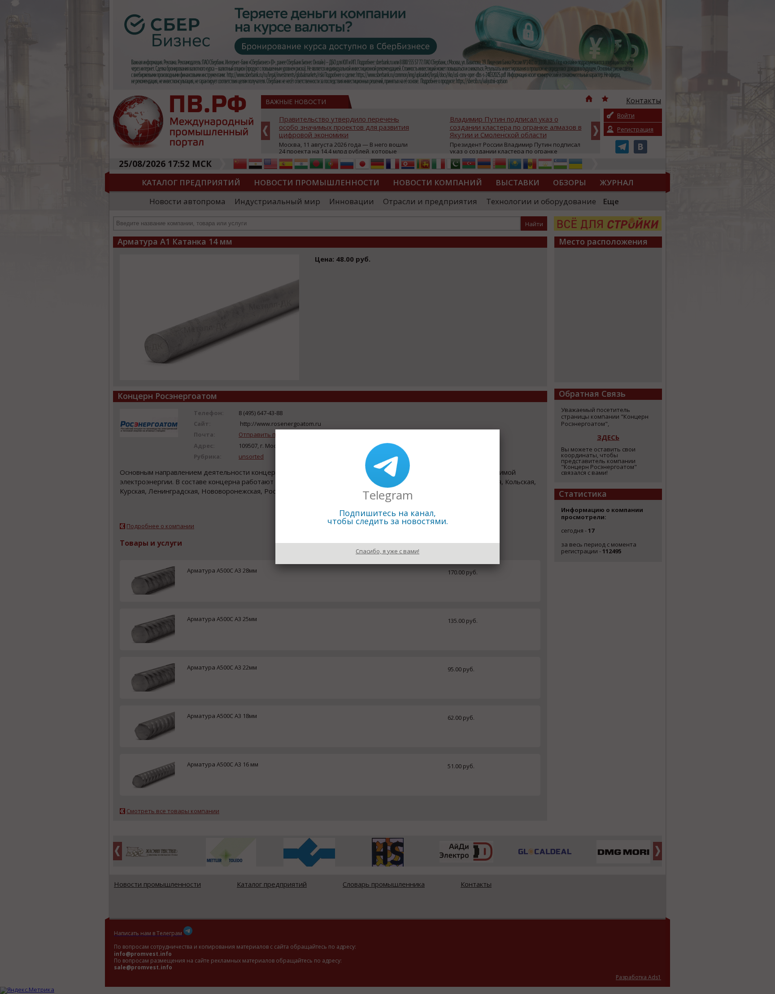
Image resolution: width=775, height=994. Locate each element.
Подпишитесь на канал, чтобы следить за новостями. (387, 517)
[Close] (500, 429)
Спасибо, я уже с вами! (387, 551)
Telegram (387, 495)
